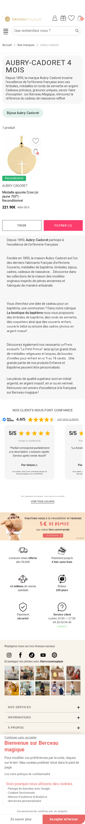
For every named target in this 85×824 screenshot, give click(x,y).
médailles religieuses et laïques (33, 354)
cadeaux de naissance (34, 272)
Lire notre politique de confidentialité (27, 774)
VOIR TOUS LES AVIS (42, 501)
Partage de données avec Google (29, 788)
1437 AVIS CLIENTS (68, 419)
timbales (60, 267)
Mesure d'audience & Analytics (27, 797)
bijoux (72, 267)
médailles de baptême (37, 267)
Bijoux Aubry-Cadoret (23, 113)
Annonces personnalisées (24, 801)
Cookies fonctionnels (21, 792)
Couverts (13, 267)
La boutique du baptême (25, 313)
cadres (12, 272)
